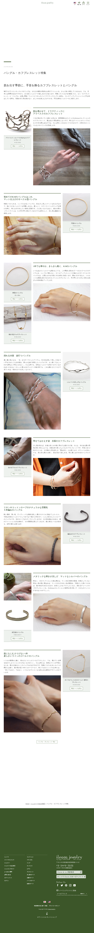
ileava (70, 877)
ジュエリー (7, 863)
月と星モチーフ (31, 874)
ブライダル (29, 859)
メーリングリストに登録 (67, 890)
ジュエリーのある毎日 (9, 865)
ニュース (6, 857)
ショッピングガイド (9, 868)
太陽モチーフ (30, 877)
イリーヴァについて (9, 859)
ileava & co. (65, 872)
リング (28, 863)
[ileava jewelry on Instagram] (70, 885)
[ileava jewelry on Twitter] (62, 885)
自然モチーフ (30, 883)
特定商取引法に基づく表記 (40, 905)
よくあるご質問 (8, 871)
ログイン (6, 880)
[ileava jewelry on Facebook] (57, 885)
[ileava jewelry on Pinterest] (66, 885)
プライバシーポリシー (54, 905)
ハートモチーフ (31, 880)
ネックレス (29, 865)
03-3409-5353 (64, 865)
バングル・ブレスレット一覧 (46, 742)
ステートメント (8, 877)
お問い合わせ (7, 874)
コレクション (30, 857)
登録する (82, 893)
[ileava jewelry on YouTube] (74, 885)
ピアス (28, 868)
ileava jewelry (47, 3)
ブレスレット (30, 871)
